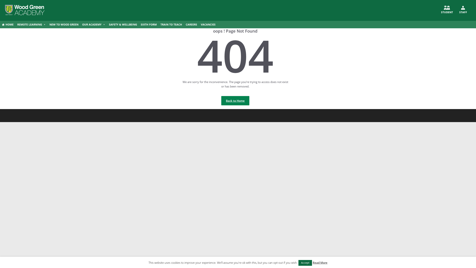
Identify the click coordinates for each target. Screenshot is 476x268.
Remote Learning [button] (29, 24)
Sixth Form (149, 24)
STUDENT (447, 12)
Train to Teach (171, 24)
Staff (463, 12)
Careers (191, 24)
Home (10, 24)
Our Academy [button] (92, 24)
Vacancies (208, 24)
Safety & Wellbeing (123, 24)
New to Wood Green (63, 24)
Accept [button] (305, 262)
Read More (320, 262)
